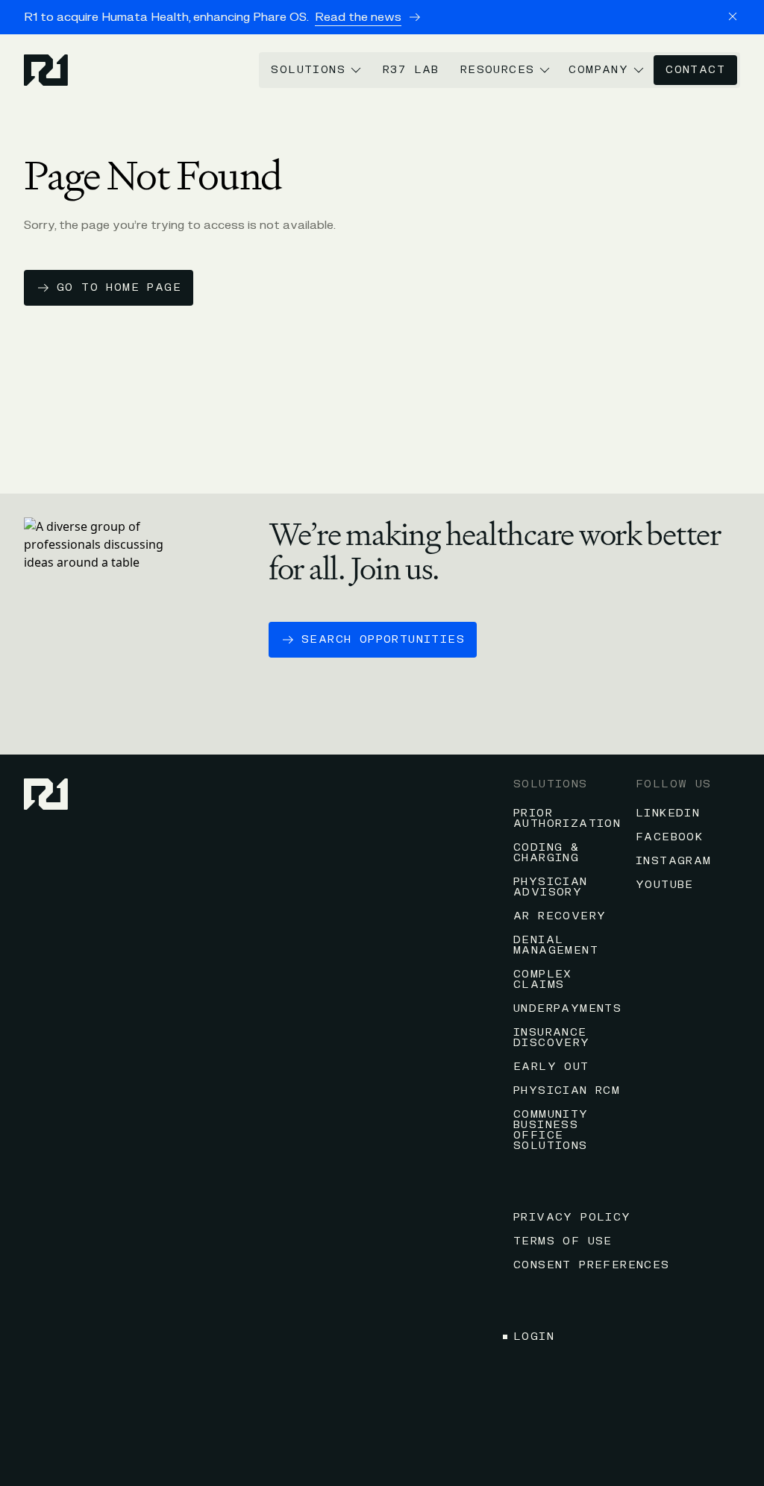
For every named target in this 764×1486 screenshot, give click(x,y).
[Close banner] (732, 16)
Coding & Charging (546, 852)
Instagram (674, 860)
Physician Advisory (550, 886)
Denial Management (555, 945)
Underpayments (567, 1008)
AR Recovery (559, 916)
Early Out (551, 1066)
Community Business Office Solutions (551, 1130)
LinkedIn (668, 813)
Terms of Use (563, 1241)
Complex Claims (542, 979)
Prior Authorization (567, 818)
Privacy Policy (572, 1217)
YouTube (665, 884)
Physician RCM (566, 1090)
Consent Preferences (591, 1265)
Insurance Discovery (551, 1037)
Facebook (669, 837)
